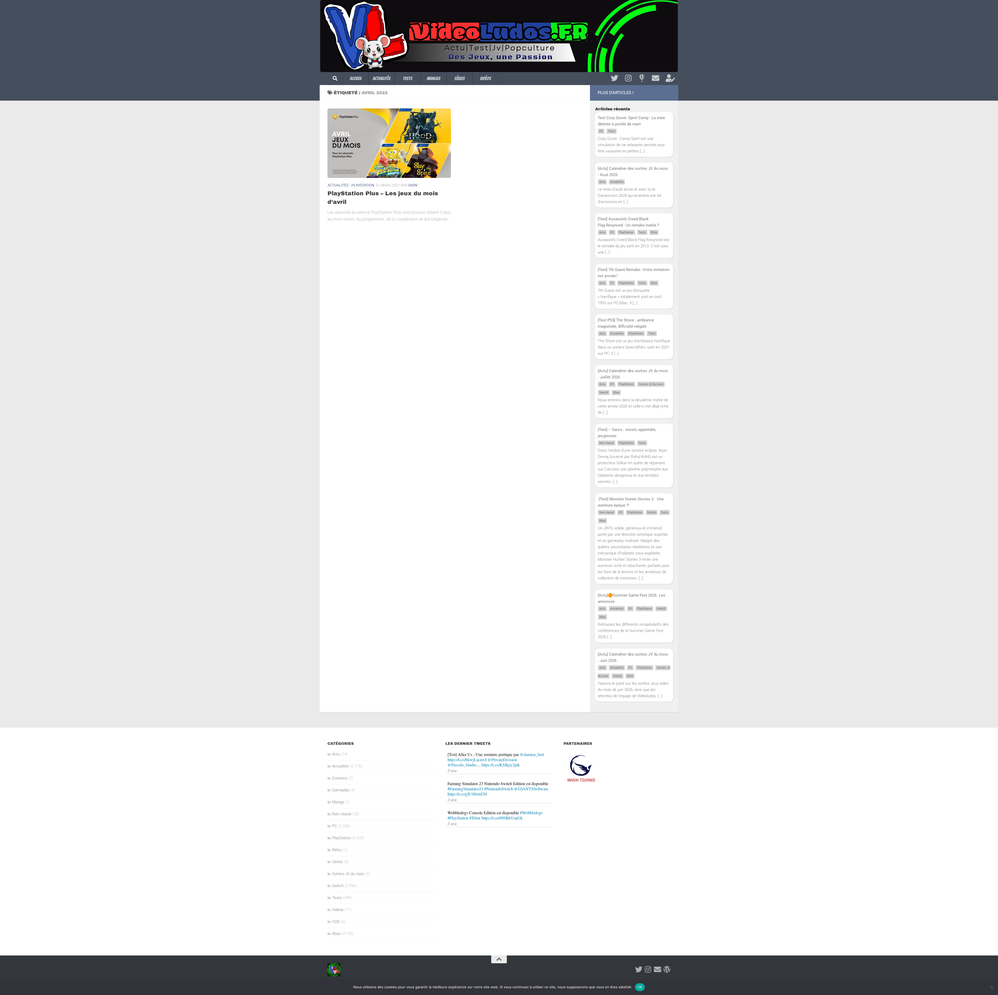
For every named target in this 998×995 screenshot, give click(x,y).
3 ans (452, 770)
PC (601, 131)
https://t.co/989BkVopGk (502, 817)
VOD (336, 921)
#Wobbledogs (531, 812)
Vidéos (485, 78)
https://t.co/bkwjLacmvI (467, 759)
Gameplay (340, 790)
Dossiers (339, 778)
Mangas (433, 78)
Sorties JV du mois (651, 384)
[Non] (991, 987)
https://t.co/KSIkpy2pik (501, 764)
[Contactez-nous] (655, 78)
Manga (338, 802)
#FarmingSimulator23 (465, 788)
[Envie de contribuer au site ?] (669, 78)
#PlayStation (458, 817)
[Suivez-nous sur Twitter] (614, 78)
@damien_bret (532, 754)
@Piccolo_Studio (462, 764)
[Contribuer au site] (667, 969)
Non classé (606, 443)
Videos (338, 909)
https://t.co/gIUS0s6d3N (467, 794)
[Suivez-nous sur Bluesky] (642, 78)
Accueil (356, 78)
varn (412, 185)
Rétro (337, 850)
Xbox (654, 232)
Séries (459, 78)
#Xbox (475, 817)
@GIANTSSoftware (531, 788)
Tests (407, 78)
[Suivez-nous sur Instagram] (628, 78)
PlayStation (362, 185)
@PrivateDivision (502, 759)
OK (640, 987)
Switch (603, 392)
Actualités (381, 78)
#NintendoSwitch (498, 788)
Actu (602, 182)
